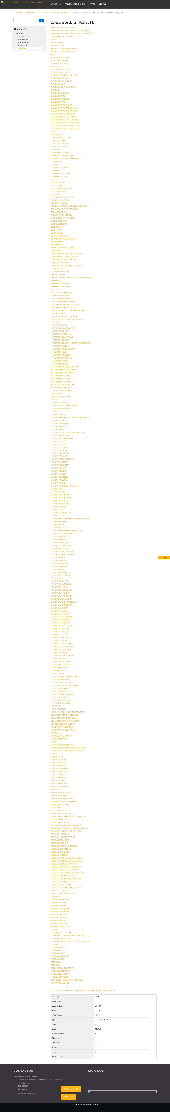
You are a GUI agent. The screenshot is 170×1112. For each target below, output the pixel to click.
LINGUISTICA (56, 394)
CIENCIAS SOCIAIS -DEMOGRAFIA (65, 126)
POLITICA (55, 789)
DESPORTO (55, 170)
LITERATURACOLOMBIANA (62, 664)
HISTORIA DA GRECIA (60, 346)
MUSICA (54, 733)
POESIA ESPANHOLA (59, 769)
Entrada (19, 13)
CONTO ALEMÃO (58, 141)
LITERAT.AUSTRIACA (59, 528)
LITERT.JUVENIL (57, 673)
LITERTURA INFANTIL (60, 688)
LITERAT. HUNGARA (59, 468)
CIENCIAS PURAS (58, 96)
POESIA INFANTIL (58, 778)
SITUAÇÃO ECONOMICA (61, 938)
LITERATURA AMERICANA (61, 590)
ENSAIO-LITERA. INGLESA (61, 215)
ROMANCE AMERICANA (60, 908)
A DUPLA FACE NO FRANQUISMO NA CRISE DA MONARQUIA (83, 990)
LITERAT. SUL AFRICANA (61, 513)
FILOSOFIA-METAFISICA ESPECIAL (65, 260)
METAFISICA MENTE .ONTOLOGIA (65, 721)
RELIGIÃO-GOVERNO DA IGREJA (64, 870)
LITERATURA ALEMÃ (59, 587)
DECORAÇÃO (56, 161)
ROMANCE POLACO (59, 920)
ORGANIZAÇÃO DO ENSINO (62, 745)
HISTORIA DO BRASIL (60, 361)
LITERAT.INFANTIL (58, 557)
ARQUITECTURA (57, 45)
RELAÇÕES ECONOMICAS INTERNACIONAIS (69, 828)
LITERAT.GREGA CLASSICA (62, 551)
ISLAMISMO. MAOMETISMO (62, 385)
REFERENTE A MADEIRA (61, 813)
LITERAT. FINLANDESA (60, 453)
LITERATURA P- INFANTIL (61, 650)
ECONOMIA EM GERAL (60, 200)
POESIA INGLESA (58, 781)
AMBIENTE (55, 39)
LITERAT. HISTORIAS (59, 462)
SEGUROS (55, 929)
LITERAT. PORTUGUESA (61, 495)
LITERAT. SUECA (57, 510)
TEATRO (54, 944)
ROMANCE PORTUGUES (61, 926)
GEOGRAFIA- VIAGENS (60, 286)
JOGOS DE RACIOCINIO (61, 388)
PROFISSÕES (56, 807)
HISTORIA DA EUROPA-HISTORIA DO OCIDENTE (70, 343)
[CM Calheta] (26, 1106)
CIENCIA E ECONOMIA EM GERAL (65, 75)
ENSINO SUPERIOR (59, 224)
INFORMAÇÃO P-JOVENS (61, 382)
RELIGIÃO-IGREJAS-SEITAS (62, 882)
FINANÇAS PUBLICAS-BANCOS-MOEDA (67, 266)
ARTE (53, 54)
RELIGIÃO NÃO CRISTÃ (60, 852)
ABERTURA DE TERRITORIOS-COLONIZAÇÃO (70, 30)
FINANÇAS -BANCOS (59, 263)
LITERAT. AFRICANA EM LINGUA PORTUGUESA (70, 417)
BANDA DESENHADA (59, 63)
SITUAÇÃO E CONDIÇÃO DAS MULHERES (68, 935)
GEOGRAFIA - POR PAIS (61, 283)
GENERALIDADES (58, 275)
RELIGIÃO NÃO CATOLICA (61, 849)
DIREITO (54, 179)
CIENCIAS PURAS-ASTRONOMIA (64, 111)
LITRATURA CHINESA (59, 697)
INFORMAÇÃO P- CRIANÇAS (62, 373)
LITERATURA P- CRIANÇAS (62, 647)
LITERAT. (54, 411)
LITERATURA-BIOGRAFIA (61, 661)
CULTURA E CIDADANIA (60, 153)
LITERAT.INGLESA (58, 560)
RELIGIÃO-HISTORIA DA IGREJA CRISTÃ (67, 873)
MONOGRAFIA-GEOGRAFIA (62, 727)
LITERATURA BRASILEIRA (61, 599)
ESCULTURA (56, 230)
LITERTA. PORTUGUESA (61, 682)
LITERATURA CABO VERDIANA (63, 602)
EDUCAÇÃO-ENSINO (59, 212)
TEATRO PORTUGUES (60, 956)
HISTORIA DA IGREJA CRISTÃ (63, 349)
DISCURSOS (56, 194)
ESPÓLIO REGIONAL (59, 236)
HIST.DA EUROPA (58, 313)
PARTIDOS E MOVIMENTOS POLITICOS (67, 751)
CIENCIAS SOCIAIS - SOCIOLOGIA (65, 123)
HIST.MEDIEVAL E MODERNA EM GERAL (67, 319)
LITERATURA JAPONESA (61, 638)
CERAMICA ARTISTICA (60, 72)
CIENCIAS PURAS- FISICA (61, 105)
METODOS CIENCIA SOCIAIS (62, 724)
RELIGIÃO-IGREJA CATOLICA (63, 876)
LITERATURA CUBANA (60, 623)
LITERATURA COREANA (60, 620)
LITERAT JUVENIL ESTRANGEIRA (64, 406)
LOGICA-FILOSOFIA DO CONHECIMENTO (68, 712)
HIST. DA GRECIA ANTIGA (61, 307)
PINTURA (54, 754)
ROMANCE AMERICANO (60, 900)
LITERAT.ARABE (57, 525)
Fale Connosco (71, 1089)
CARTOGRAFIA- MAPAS (60, 69)
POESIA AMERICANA (59, 760)
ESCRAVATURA (57, 227)
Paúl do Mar (43, 13)
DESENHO (55, 164)
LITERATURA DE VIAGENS (61, 626)
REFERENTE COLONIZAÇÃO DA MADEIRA (68, 816)
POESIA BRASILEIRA (59, 763)
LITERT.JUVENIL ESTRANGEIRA (64, 676)
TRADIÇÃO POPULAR (59, 977)
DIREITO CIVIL (57, 185)
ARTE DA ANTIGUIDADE (60, 57)
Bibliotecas (30, 13)
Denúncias (69, 1096)
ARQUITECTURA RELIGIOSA (62, 51)
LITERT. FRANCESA (59, 667)
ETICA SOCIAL (57, 245)
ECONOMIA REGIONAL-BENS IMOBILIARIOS (69, 206)
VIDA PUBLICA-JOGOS (60, 983)
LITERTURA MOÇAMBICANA (62, 694)
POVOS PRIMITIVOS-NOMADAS (64, 801)
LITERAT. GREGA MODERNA (62, 459)
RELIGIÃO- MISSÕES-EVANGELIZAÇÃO (67, 861)
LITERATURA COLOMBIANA (62, 617)
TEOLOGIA (55, 965)
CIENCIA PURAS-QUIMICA (61, 81)
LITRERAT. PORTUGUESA (61, 700)
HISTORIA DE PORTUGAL (61, 358)
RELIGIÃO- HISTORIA (59, 855)
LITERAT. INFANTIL (58, 471)
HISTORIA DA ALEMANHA (61, 334)
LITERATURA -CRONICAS (61, 584)
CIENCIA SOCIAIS (58, 84)
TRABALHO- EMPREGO (60, 971)
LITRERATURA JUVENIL (60, 703)
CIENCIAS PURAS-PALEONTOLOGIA (66, 120)
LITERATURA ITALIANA (60, 635)
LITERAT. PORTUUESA (60, 501)
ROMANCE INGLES (58, 903)
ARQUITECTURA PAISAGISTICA (64, 48)
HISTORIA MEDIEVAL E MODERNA (65, 367)
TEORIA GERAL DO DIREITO (62, 968)
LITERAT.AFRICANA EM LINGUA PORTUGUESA (70, 519)
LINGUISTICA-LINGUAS (60, 397)
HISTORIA (55, 322)
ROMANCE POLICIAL (59, 923)
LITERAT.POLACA (58, 569)
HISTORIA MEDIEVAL (60, 13)
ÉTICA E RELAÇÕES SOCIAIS (63, 239)
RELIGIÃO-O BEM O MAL (61, 885)
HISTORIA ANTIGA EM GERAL (63, 328)
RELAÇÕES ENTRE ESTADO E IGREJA (66, 831)
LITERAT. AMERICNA (59, 426)
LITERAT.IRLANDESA (59, 563)
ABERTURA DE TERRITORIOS (63, 28)
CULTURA (55, 150)
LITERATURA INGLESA (60, 581)
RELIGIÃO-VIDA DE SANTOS (62, 894)
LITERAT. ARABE (57, 429)
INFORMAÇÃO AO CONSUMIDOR (64, 370)
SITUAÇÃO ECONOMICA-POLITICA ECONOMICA (70, 941)
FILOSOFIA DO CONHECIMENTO (64, 257)
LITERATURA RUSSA (59, 658)
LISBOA (54, 400)
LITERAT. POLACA (58, 492)
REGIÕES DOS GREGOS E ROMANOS (66, 825)
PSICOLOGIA (56, 810)
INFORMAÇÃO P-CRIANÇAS (62, 379)
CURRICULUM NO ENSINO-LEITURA (66, 158)
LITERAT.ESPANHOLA (59, 542)
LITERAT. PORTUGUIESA (61, 498)
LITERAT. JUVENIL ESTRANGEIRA (64, 486)
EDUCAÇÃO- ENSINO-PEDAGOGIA (65, 209)
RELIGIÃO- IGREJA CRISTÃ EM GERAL (67, 858)
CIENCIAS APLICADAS (60, 93)
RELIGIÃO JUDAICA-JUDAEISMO (64, 846)
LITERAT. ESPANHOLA (60, 447)
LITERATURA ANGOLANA (61, 593)
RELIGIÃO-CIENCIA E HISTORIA (64, 864)
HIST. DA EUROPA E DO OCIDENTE (65, 304)
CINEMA (54, 132)
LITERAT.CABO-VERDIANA (61, 533)
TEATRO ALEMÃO (58, 947)
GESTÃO (54, 289)
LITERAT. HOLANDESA (60, 465)
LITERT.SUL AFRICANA (60, 679)
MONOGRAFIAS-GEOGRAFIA (63, 730)
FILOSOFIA (55, 251)
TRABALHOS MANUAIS (60, 974)
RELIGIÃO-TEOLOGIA (60, 891)
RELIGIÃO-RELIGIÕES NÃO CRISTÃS (66, 888)
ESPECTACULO (57, 233)
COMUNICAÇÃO (57, 135)
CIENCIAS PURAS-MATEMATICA (64, 117)
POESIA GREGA (57, 775)
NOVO (53, 742)
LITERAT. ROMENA (58, 507)
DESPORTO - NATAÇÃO (60, 173)
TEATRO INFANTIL (58, 950)
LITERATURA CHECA (59, 608)
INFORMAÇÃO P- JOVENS (61, 376)
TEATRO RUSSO (57, 959)
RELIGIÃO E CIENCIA (59, 843)
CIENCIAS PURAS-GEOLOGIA (63, 114)
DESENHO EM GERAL (60, 167)
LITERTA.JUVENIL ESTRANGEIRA (64, 685)
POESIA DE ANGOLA (59, 766)
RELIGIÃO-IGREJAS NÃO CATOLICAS (66, 879)
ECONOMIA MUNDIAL (59, 203)
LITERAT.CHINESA (58, 536)
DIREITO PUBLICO (58, 182)
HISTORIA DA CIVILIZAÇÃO (62, 337)
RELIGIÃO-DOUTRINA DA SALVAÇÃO (66, 867)
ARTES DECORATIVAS (60, 60)
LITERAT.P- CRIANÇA (59, 566)
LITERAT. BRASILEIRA (60, 435)
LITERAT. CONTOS (58, 441)
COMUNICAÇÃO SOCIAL (61, 138)
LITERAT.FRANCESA (59, 548)
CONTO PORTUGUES (60, 144)
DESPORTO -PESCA (59, 176)
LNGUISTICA (56, 706)
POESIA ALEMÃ (57, 757)
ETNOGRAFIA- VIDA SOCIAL (62, 248)
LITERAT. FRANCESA (59, 456)
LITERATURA (56, 578)
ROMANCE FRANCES (59, 914)
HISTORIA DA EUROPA (60, 331)
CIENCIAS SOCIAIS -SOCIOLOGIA (64, 129)
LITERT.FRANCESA (58, 670)
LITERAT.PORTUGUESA (60, 572)
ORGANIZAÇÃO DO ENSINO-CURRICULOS (68, 748)
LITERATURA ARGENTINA (61, 596)
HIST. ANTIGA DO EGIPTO (61, 298)
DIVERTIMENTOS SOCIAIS (62, 197)
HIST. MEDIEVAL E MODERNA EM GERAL (67, 310)
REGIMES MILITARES (59, 819)
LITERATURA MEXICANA (61, 644)
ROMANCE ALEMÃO (59, 906)
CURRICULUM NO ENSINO (62, 156)
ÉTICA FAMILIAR (57, 242)
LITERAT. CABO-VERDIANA (62, 438)
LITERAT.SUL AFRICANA (60, 575)
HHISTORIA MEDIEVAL (60, 295)
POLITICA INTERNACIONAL (62, 798)
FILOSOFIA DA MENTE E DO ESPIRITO (67, 254)
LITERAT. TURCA (58, 516)
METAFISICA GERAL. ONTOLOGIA (65, 715)
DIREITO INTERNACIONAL (61, 188)
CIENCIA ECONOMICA (60, 78)
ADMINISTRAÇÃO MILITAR (62, 36)
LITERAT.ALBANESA (59, 522)
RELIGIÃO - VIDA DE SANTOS (63, 837)
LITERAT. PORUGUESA (60, 504)
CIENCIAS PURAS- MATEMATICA (64, 108)
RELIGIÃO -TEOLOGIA (60, 840)
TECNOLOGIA (56, 962)
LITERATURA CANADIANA (61, 605)
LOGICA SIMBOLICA (59, 709)
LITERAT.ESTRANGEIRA (60, 545)
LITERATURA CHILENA (60, 611)
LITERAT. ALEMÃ (57, 420)
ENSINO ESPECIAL (58, 221)
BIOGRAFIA (55, 66)
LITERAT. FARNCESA (59, 450)
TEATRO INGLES (58, 953)
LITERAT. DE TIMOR (59, 444)
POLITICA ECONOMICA (60, 792)
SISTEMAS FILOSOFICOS (61, 932)
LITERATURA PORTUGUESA (62, 656)
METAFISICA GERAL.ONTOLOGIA (64, 718)
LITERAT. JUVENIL (58, 414)
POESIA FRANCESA (59, 772)
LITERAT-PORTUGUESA (60, 408)
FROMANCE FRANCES (60, 272)
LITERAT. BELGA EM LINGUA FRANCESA (67, 432)
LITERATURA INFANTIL (60, 629)
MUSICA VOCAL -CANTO (61, 736)
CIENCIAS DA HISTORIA (60, 99)
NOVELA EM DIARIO (59, 739)
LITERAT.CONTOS (58, 539)
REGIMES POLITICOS (60, 822)
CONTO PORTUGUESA (60, 147)
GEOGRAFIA (56, 281)
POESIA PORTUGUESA (60, 786)
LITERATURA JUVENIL (60, 641)
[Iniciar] (41, 20)
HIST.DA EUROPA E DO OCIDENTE (65, 316)
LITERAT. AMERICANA (60, 423)
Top (165, 557)
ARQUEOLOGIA (57, 42)
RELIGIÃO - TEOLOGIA (60, 834)
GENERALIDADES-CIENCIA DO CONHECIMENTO (71, 278)
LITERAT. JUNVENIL (59, 480)
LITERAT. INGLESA (58, 474)
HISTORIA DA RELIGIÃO (60, 355)
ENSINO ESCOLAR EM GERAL (63, 218)
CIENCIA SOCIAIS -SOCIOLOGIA (64, 87)
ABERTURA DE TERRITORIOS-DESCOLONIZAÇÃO (71, 33)
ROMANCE (55, 897)
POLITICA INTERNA (59, 795)
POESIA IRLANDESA (59, 783)
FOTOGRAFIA (56, 269)
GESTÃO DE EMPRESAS (61, 292)
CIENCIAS (55, 90)
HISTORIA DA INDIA (59, 352)
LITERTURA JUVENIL (59, 691)
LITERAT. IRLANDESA (59, 477)
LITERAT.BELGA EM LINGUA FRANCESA (67, 531)
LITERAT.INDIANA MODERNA (62, 554)
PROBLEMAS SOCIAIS (60, 804)
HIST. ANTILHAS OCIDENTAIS (63, 301)
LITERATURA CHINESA (60, 614)
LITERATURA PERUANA (60, 653)
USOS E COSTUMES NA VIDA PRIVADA (67, 980)
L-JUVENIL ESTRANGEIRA (61, 391)
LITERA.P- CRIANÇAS (59, 403)
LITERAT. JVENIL (57, 489)
